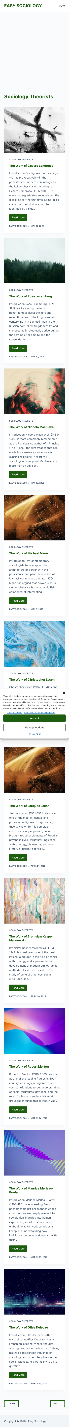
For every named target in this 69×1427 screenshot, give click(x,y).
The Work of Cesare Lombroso (31, 165)
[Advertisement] (34, 48)
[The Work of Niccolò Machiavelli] (34, 391)
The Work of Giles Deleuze (28, 1327)
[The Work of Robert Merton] (34, 1031)
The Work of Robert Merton (29, 1066)
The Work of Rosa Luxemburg (30, 296)
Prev (13, 1403)
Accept (34, 718)
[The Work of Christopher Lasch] (34, 644)
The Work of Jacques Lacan (29, 806)
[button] (64, 692)
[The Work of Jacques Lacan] (34, 770)
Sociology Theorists (21, 159)
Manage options (34, 727)
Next (56, 1403)
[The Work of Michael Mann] (34, 517)
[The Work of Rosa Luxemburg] (34, 260)
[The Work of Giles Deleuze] (34, 1292)
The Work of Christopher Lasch (32, 679)
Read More (19, 218)
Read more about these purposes (39, 712)
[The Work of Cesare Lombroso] (34, 130)
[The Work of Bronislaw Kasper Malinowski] (34, 901)
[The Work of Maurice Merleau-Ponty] (34, 1153)
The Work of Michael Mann (28, 553)
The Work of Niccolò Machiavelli (32, 427)
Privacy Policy (34, 734)
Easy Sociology (23, 5)
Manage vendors (14, 712)
